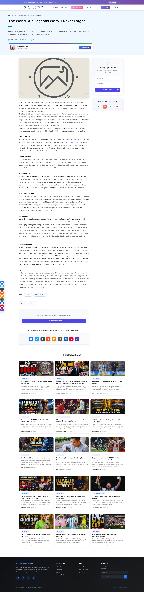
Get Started (112, 2)
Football (14, 15)
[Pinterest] (117, 107)
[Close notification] (119, 2)
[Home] (9, 15)
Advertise (59, 569)
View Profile (85, 47)
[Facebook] (99, 107)
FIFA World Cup (39, 295)
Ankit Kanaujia (22, 46)
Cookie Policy (82, 572)
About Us (59, 567)
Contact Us (59, 572)
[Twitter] (111, 107)
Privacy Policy (82, 567)
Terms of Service (83, 569)
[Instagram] (105, 107)
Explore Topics (60, 575)
